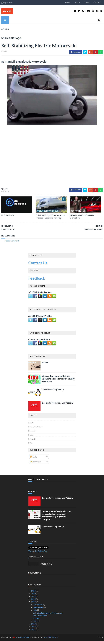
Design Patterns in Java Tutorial (57, 402)
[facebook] (74, 11)
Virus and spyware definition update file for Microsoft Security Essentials (58, 379)
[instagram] (97, 11)
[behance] (88, 11)
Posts (34, 457)
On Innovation (7, 215)
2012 (33, 626)
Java (31, 435)
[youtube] (93, 11)
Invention (5, 191)
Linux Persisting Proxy (53, 389)
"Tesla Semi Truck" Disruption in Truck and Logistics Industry (50, 216)
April (36, 621)
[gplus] (84, 11)
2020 (33, 593)
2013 (33, 624)
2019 (33, 596)
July (35, 610)
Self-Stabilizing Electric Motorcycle (47, 613)
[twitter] (78, 11)
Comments (36, 461)
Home (67, 2)
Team (86, 2)
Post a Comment (12, 241)
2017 (33, 602)
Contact (96, 2)
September (38, 607)
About (77, 2)
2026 (33, 591)
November (38, 604)
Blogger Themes (51, 637)
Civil (31, 423)
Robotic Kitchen (40, 615)
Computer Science (36, 427)
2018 (33, 599)
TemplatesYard (23, 637)
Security (33, 439)
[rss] (101, 11)
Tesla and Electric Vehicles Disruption (82, 216)
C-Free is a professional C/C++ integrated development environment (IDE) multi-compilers (56, 515)
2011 (33, 629)
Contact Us (37, 263)
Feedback (36, 278)
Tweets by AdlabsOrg (37, 551)
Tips (31, 443)
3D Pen (45, 362)
